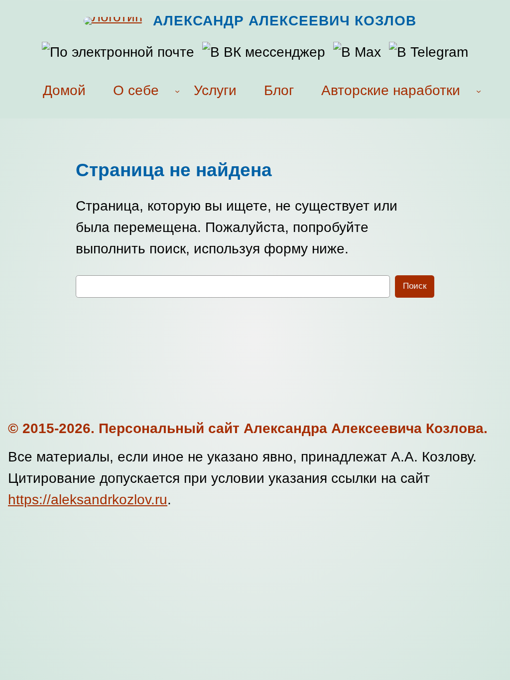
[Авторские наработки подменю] (478, 91)
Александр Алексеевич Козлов (284, 20)
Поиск (414, 286)
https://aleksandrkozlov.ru (87, 499)
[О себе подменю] (177, 91)
